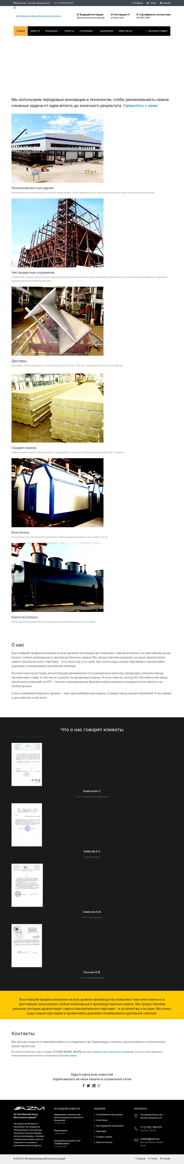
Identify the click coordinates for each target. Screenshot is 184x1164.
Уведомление (60, 1130)
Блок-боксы (20, 532)
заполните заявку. (67, 1055)
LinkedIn (166, 3)
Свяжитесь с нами (140, 105)
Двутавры (19, 361)
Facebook (138, 3)
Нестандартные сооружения (33, 272)
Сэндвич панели (24, 448)
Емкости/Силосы (25, 617)
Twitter (152, 3)
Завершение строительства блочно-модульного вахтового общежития (68, 1117)
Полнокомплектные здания (33, 188)
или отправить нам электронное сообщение (110, 1051)
